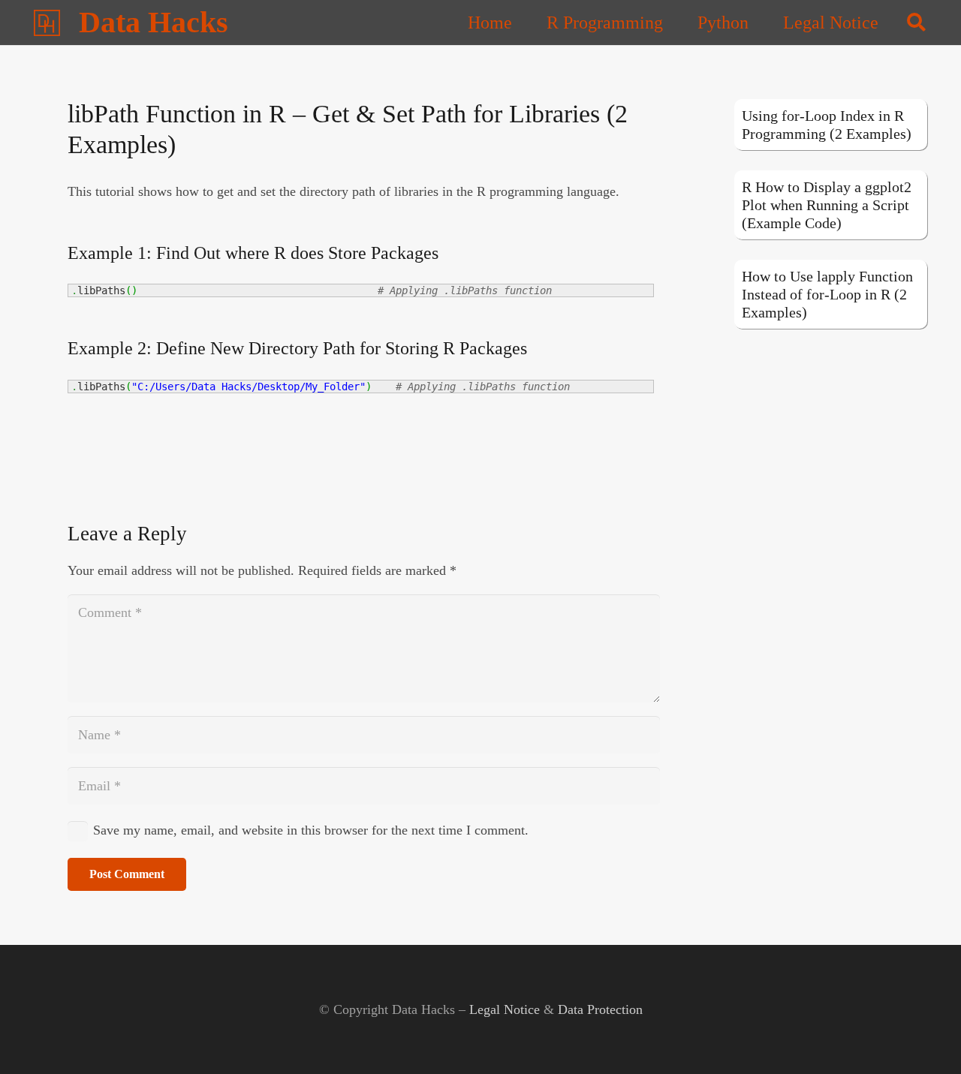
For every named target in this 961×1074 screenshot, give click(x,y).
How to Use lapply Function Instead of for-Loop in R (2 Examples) (827, 294)
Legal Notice (504, 1009)
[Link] (47, 23)
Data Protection (600, 1009)
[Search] (916, 22)
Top (925, 1038)
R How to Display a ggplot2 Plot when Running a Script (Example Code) (826, 205)
